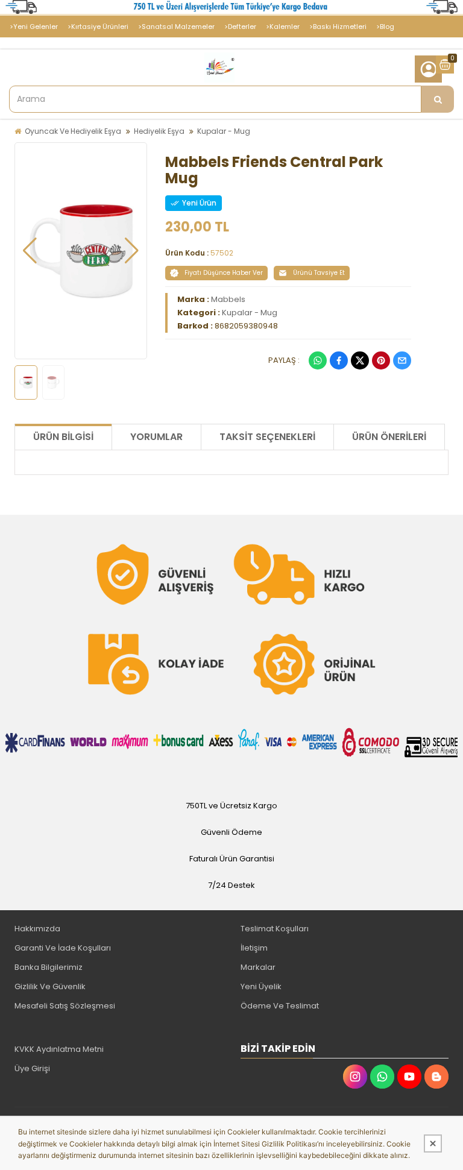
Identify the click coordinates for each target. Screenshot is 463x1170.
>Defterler (240, 26)
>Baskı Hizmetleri (338, 26)
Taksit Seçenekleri (267, 437)
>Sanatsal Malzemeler (176, 26)
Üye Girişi (32, 1068)
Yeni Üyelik (261, 986)
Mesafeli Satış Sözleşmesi (64, 1005)
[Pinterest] (381, 360)
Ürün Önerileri (389, 437)
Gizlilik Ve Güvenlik (50, 986)
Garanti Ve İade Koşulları (62, 948)
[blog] (436, 1077)
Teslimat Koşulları (275, 928)
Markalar (258, 967)
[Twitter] (360, 360)
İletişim (254, 948)
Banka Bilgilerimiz (48, 967)
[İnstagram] (355, 1077)
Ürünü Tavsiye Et (319, 272)
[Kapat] (433, 1143)
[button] (30, 250)
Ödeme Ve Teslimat (280, 1005)
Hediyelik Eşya (159, 131)
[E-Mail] (402, 360)
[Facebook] (339, 360)
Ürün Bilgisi (63, 437)
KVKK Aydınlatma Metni (59, 1049)
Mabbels (228, 299)
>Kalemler (283, 26)
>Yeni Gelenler (34, 26)
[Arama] (437, 99)
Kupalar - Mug (223, 131)
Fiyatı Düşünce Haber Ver (223, 272)
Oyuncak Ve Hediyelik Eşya (73, 131)
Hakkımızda (37, 928)
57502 (221, 253)
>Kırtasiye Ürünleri (98, 26)
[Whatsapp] (318, 360)
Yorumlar (156, 437)
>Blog (385, 26)
